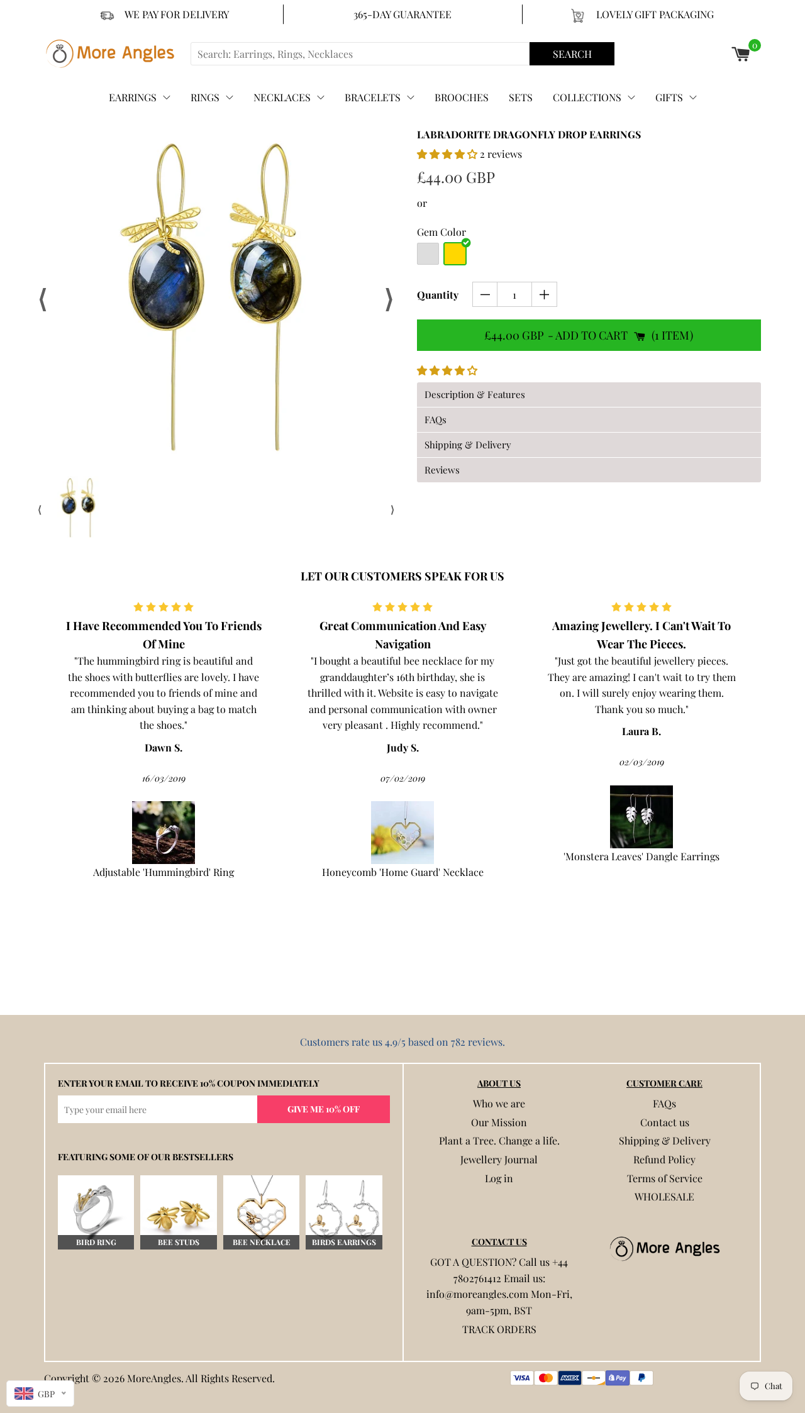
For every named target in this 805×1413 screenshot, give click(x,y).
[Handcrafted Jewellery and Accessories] (115, 54)
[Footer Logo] (664, 1249)
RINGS (205, 97)
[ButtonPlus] (544, 294)
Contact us (664, 1122)
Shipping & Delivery (665, 1140)
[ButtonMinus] (485, 294)
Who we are (499, 1103)
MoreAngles (154, 1378)
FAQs (664, 1103)
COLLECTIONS (587, 97)
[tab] (589, 394)
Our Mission (499, 1122)
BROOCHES (462, 97)
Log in (499, 1178)
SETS (521, 97)
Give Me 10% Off (323, 1109)
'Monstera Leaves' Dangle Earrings (641, 856)
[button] (448, 153)
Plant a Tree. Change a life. (499, 1140)
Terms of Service (664, 1178)
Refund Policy (664, 1159)
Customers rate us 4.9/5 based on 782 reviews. (402, 1041)
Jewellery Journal (499, 1159)
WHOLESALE (664, 1196)
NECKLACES (282, 97)
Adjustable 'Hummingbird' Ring (163, 871)
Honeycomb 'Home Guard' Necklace (403, 871)
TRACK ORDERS (499, 1329)
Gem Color (441, 231)
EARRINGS (133, 97)
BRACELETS (373, 97)
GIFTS (669, 97)
